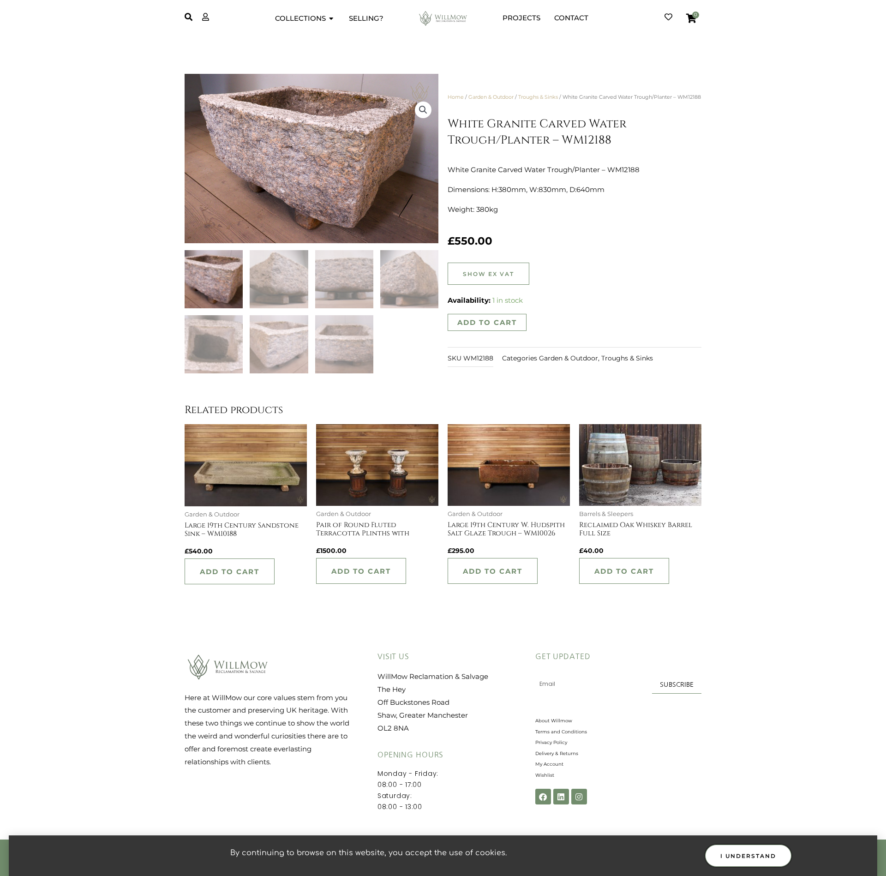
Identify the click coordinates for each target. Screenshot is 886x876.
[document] (443, 438)
